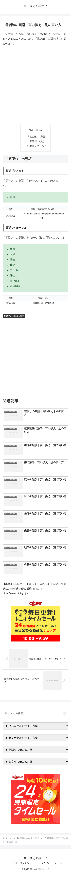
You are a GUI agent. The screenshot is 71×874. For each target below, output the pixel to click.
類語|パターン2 (38, 146)
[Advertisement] (35, 85)
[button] (65, 713)
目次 (31, 129)
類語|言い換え (37, 141)
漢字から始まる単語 (15, 316)
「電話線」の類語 (36, 136)
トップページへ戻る (18, 863)
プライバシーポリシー (52, 863)
